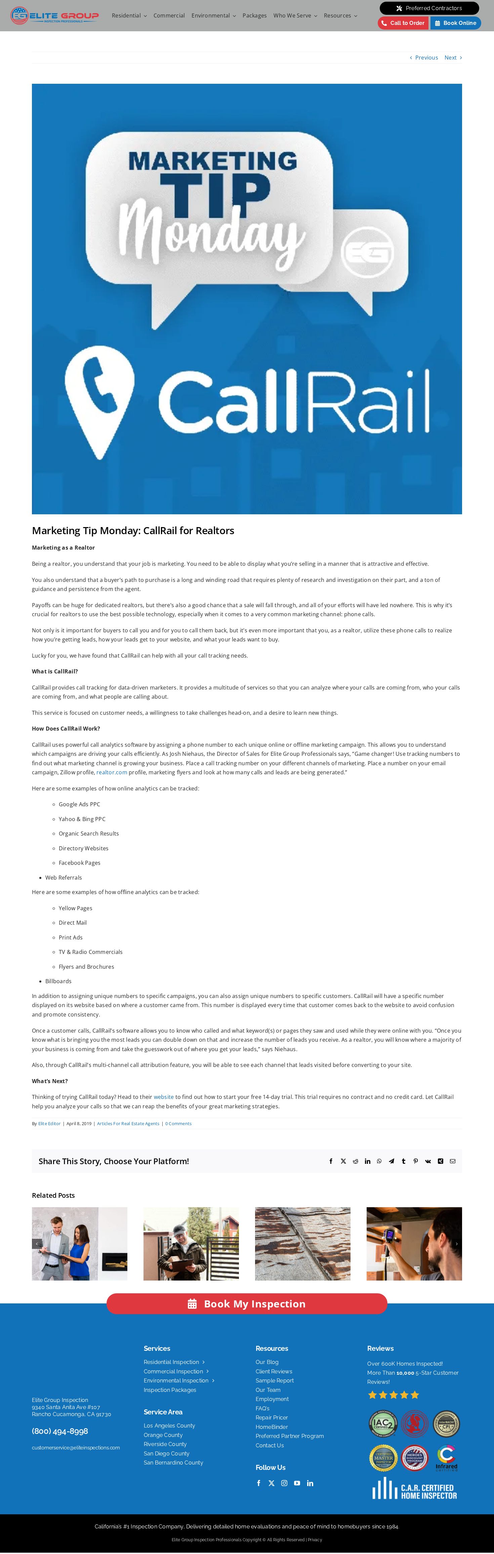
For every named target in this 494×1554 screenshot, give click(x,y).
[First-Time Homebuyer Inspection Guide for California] (79, 1211)
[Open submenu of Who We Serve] (314, 16)
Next (451, 57)
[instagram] (284, 1483)
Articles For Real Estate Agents (128, 1123)
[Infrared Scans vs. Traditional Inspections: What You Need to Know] (414, 1211)
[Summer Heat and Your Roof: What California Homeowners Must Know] (303, 1211)
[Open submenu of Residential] (144, 16)
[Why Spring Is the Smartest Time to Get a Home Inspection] (191, 1211)
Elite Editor (49, 1123)
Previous (426, 57)
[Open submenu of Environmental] (233, 16)
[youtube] (297, 1483)
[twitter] (272, 1483)
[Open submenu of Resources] (354, 16)
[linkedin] (310, 1483)
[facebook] (259, 1483)
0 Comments (178, 1123)
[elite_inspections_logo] (54, 8)
